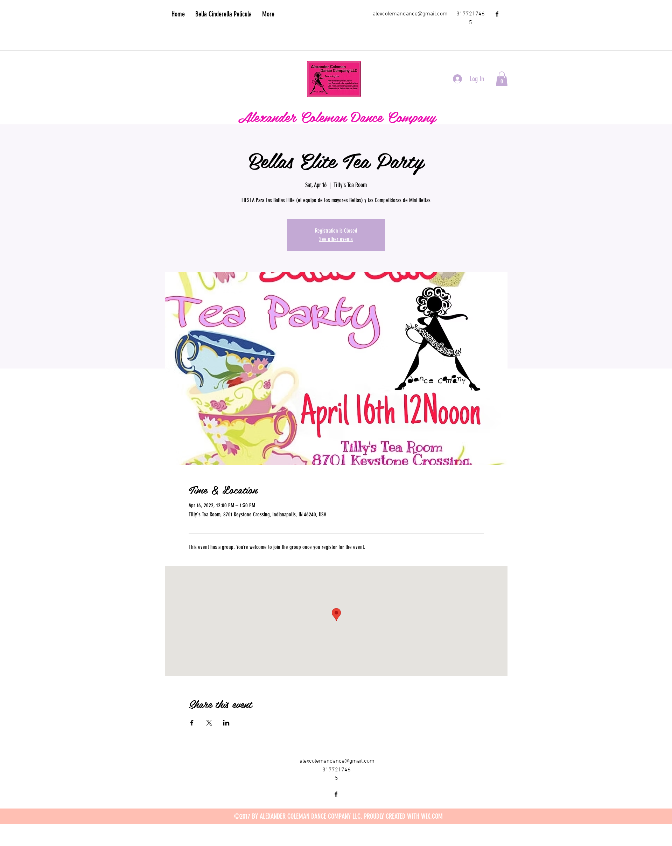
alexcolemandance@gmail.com (410, 14)
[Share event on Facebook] (192, 722)
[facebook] (496, 14)
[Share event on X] (209, 722)
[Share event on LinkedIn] (226, 722)
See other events (336, 239)
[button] (502, 78)
